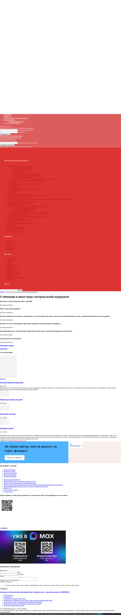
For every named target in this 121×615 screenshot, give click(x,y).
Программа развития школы (24, 177)
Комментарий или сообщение (9, 580)
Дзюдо (10, 267)
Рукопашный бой (13, 274)
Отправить (4, 588)
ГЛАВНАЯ (7, 115)
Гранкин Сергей (6, 428)
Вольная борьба (13, 265)
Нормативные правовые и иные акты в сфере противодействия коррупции (28, 600)
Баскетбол (11, 260)
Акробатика (11, 259)
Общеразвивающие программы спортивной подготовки (29, 196)
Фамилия (20, 574)
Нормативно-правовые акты (24, 170)
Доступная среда (13, 221)
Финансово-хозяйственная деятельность (20, 202)
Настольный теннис (14, 272)
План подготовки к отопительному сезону (21, 201)
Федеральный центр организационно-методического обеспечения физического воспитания (33, 485)
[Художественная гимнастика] (8, 377)
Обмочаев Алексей (7, 414)
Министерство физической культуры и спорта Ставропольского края (26, 486)
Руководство (12, 225)
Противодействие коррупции (17, 204)
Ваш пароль (21, 132)
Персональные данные (15, 226)
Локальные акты (20, 172)
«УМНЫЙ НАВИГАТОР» (16, 121)
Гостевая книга (9, 595)
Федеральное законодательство (25, 208)
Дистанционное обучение (16, 231)
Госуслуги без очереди (11, 490)
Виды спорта (7, 254)
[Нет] (101, 614)
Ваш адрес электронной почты (27, 143)
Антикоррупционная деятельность (15, 598)
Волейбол (11, 264)
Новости (3, 379)
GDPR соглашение (6, 582)
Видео (10, 246)
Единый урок (8, 491)
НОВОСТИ (7, 116)
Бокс (9, 262)
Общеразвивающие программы (21, 194)
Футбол (10, 276)
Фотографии (12, 244)
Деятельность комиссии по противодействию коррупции (29, 213)
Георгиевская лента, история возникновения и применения (23, 602)
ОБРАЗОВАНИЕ (9, 120)
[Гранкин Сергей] (4, 424)
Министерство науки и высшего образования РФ (20, 481)
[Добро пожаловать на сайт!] (4, 396)
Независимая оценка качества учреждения (21, 223)
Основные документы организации (22, 167)
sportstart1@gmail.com (19, 440)
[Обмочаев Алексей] (4, 410)
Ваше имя (3, 570)
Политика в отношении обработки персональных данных (22, 604)
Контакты (6, 284)
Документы (15, 191)
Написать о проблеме (14, 457)
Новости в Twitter (9, 471)
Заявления (3, 349)
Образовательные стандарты (17, 197)
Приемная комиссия (14, 187)
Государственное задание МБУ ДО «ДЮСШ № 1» (27, 184)
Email (2, 576)
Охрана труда (15, 185)
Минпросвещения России (12, 480)
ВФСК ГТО (7, 488)
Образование (12, 192)
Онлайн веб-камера (10, 476)
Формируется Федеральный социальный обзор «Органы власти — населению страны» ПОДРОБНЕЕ (35, 592)
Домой (2, 292)
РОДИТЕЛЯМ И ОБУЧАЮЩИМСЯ (16, 118)
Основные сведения (14, 165)
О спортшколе (8, 236)
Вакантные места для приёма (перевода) (24, 189)
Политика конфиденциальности (10, 137)
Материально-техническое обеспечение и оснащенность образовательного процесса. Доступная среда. (41, 199)
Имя (18, 572)
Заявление (11, 249)
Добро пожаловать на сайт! (11, 400)
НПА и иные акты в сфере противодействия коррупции (29, 206)
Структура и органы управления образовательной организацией (32, 179)
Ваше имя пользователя (25, 130)
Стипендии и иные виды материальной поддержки (28, 180)
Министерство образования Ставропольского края (20, 483)
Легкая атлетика (13, 271)
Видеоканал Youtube (10, 473)
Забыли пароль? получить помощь (11, 136)
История (14, 182)
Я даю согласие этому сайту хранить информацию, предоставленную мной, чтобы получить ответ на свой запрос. (43, 585)
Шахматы (11, 279)
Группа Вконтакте (10, 469)
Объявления (8, 597)
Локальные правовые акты (23, 211)
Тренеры (10, 242)
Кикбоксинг (12, 269)
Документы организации (23, 168)
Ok (99, 614)
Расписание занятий (14, 248)
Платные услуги (13, 230)
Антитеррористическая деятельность (19, 220)
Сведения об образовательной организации (16, 160)
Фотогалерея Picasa (10, 475)
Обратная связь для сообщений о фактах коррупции (28, 216)
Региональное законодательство (25, 209)
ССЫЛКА (3, 528)
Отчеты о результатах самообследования (28, 175)
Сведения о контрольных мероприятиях (28, 173)
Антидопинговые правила (16, 218)
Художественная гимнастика (17, 277)
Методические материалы (19, 214)
